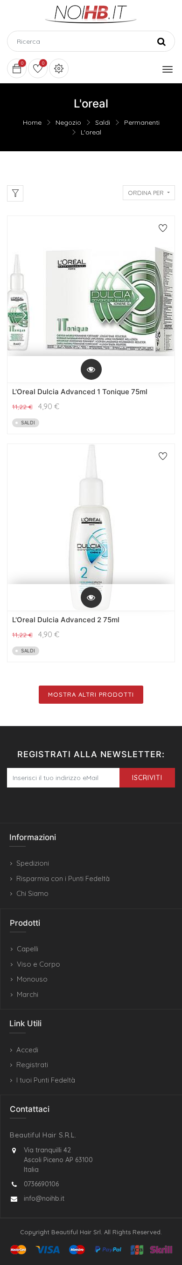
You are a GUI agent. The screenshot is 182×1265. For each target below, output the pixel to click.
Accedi (27, 1049)
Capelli (27, 948)
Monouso (32, 979)
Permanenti (142, 122)
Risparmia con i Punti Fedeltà (63, 878)
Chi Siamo (32, 893)
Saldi (102, 122)
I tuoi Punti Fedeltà (45, 1080)
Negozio (68, 122)
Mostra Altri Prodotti (91, 694)
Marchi (27, 994)
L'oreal (91, 132)
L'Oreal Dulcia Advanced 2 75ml (65, 619)
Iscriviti (147, 778)
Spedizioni (32, 863)
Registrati (32, 1064)
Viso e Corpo (38, 964)
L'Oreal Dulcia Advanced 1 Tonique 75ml (79, 391)
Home (32, 122)
